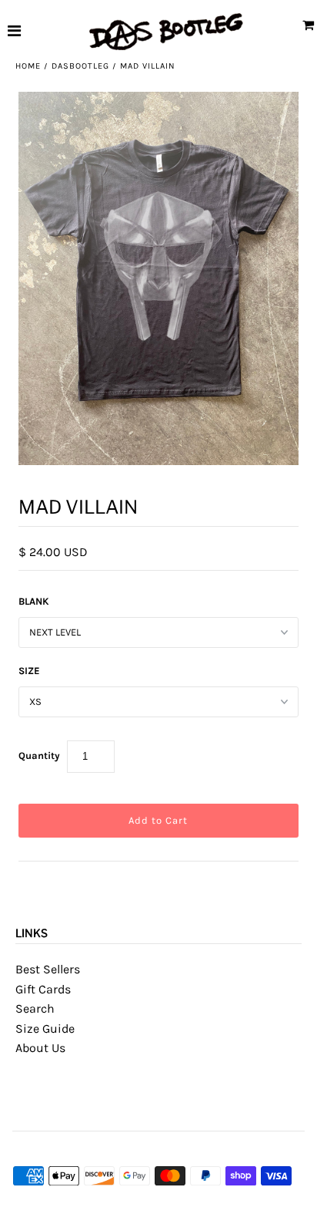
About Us (40, 1047)
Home (28, 66)
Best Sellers (47, 969)
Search (35, 1008)
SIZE (29, 670)
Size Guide (45, 1028)
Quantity (39, 755)
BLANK (33, 601)
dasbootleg (80, 66)
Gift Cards (43, 989)
